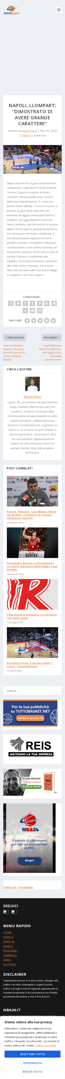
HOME (7, 932)
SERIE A (8, 937)
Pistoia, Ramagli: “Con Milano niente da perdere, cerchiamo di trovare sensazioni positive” (31, 515)
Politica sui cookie (45, 1045)
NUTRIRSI (9, 964)
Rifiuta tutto (32, 1071)
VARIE (7, 959)
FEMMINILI (10, 955)
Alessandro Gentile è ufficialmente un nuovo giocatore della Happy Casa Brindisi (32, 566)
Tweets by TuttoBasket (18, 887)
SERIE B (8, 946)
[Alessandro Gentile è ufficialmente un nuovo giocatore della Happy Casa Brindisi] (32, 542)
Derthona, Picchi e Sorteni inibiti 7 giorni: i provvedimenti (30, 664)
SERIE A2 (9, 941)
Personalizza (32, 1063)
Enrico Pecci (29, 130)
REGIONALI (10, 950)
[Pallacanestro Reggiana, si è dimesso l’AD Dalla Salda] (32, 594)
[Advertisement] (32, 54)
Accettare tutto (32, 1054)
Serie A (26, 135)
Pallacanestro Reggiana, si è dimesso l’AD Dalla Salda (32, 616)
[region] (32, 1047)
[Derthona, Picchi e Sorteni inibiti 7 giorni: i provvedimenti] (32, 642)
